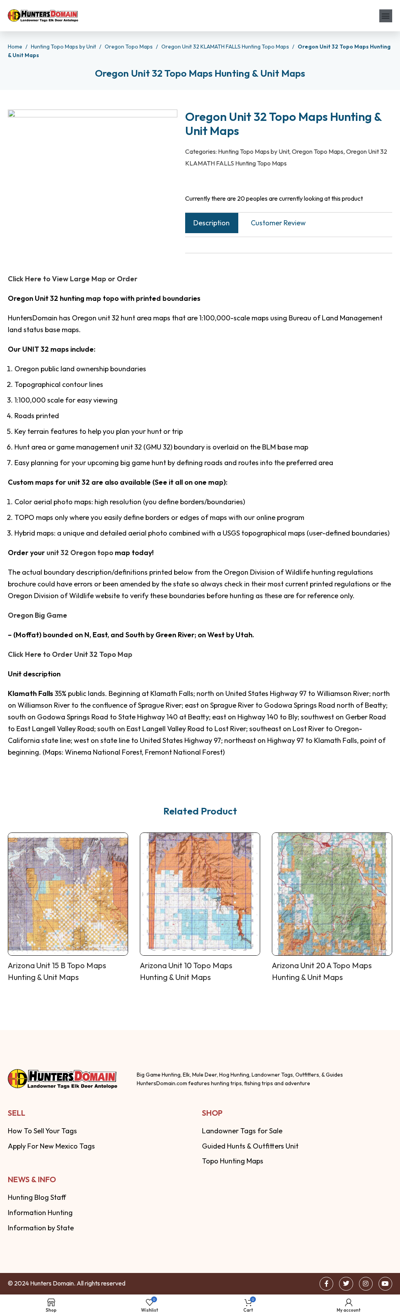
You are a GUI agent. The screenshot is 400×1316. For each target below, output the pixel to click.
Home (15, 46)
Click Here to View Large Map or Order (73, 278)
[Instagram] (366, 1284)
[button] (385, 15)
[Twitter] (346, 1284)
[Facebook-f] (326, 1284)
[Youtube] (385, 1284)
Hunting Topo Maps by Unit (64, 46)
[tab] (211, 223)
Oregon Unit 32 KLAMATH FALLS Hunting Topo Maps (225, 46)
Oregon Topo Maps (129, 46)
